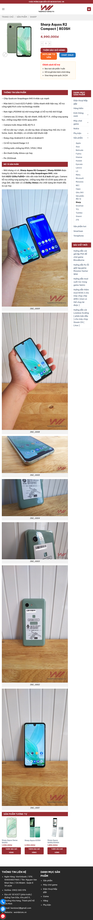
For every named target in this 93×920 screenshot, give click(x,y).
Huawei (79, 161)
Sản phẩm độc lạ (80, 197)
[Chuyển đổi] (87, 114)
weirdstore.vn (20, 912)
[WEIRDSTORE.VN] (46, 9)
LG (77, 171)
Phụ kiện (77, 133)
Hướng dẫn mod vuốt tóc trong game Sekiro (81, 282)
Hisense (79, 157)
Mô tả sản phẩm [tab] (11, 164)
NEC (77, 185)
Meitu (78, 175)
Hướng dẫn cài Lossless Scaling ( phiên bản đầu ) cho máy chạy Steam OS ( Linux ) (81, 318)
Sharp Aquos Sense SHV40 (9, 841)
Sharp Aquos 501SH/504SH (53, 841)
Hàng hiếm (78, 108)
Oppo (78, 189)
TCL (77, 209)
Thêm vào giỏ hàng (54, 50)
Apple (78, 143)
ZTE (77, 220)
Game (46, 896)
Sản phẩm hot (80, 226)
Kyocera (79, 164)
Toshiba (79, 213)
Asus (78, 147)
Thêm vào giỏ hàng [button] (11, 850)
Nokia (76, 128)
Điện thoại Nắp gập (81, 102)
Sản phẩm (22, 17)
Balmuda (79, 150)
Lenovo (79, 168)
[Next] (68, 838)
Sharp (33, 17)
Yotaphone (79, 236)
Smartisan (78, 231)
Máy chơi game (78, 122)
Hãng (45, 900)
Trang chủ (8, 17)
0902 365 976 (19, 890)
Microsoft (80, 178)
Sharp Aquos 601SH (33, 840)
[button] (3, 9)
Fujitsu (78, 154)
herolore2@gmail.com (21, 908)
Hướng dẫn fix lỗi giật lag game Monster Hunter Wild (81, 269)
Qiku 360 (79, 192)
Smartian (79, 206)
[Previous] (2, 838)
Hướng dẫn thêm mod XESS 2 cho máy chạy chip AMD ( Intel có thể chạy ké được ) (81, 297)
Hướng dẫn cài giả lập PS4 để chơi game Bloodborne (80, 255)
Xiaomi (79, 216)
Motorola (79, 182)
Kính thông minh (78, 114)
